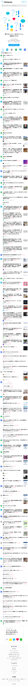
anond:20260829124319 (8, 427)
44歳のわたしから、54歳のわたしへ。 (11, 376)
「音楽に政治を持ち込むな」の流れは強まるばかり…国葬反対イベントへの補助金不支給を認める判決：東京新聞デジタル (12, 511)
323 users (5, 554)
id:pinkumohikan (7, 545)
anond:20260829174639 (8, 387)
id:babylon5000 (7, 374)
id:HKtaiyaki (6, 498)
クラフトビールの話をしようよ (9, 113)
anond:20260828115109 (8, 540)
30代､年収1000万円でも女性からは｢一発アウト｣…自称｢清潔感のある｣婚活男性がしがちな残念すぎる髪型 (12, 398)
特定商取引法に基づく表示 (14, 654)
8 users (11, 172)
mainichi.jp (6, 291)
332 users (16, 425)
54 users (9, 382)
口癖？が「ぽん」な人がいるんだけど (10, 351)
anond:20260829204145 (8, 358)
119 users (14, 487)
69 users (4, 392)
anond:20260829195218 (8, 369)
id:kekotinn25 (6, 379)
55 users (20, 430)
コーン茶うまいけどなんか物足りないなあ (11, 616)
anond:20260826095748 (8, 618)
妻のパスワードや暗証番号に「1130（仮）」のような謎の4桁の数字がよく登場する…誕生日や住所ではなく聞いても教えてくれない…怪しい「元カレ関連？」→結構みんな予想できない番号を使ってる (12, 215)
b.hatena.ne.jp (6, 210)
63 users (14, 466)
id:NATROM (6, 529)
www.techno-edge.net (8, 320)
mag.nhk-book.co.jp (7, 563)
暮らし (5, 110)
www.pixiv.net (6, 310)
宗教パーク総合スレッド (8, 55)
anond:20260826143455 (8, 603)
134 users (9, 342)
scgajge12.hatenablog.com (9, 449)
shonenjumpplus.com (8, 286)
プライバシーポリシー (14, 650)
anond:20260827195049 (8, 556)
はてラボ (14, 667)
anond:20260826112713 (8, 614)
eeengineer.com (7, 261)
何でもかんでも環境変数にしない (9, 542)
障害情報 (14, 669)
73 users (5, 139)
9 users (17, 436)
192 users (6, 324)
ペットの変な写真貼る (7, 587)
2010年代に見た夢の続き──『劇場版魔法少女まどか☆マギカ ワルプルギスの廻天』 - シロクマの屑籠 (12, 335)
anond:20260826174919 (8, 598)
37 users (12, 447)
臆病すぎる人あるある (7, 132)
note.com (6, 189)
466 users (4, 357)
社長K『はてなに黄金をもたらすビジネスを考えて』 (13, 182)
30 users (18, 209)
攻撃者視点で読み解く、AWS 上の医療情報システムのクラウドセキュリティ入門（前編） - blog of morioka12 (12, 446)
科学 (5, 194)
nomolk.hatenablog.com (8, 146)
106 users (17, 512)
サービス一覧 (14, 665)
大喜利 (5, 134)
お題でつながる (7, 442)
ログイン (24, 1)
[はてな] (6, 2)
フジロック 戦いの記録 (7, 371)
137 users (23, 566)
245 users (4, 267)
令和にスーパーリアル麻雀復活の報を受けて (12, 566)
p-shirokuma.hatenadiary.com (9, 337)
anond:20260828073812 (8, 550)
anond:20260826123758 (8, 609)
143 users (14, 250)
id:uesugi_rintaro (7, 464)
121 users (8, 144)
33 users (18, 542)
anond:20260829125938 (8, 423)
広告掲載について (23, 679)
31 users (21, 570)
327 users (11, 399)
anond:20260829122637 (8, 432)
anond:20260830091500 (8, 256)
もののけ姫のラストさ (7, 466)
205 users (19, 403)
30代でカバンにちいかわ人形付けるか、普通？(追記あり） (15, 356)
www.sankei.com (7, 180)
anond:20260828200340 (8, 492)
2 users (14, 371)
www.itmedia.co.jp (7, 106)
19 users (18, 160)
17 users (8, 93)
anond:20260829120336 (8, 437)
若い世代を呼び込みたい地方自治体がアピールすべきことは (15, 553)
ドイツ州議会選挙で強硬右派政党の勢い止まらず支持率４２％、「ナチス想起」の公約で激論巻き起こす (12, 341)
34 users (12, 76)
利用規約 (14, 648)
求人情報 (10, 679)
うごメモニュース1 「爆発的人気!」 (10, 80)
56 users (25, 583)
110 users (8, 412)
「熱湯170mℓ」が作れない (8, 425)
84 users (7, 319)
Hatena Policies (14, 659)
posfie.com (6, 252)
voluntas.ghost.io (7, 163)
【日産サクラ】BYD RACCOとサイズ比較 (11, 470)
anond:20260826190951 (8, 593)
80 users (4, 235)
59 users (10, 296)
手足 (4, 475)
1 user (11, 495)
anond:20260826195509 (8, 585)
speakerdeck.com (7, 303)
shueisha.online (7, 227)
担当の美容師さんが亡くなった (9, 591)
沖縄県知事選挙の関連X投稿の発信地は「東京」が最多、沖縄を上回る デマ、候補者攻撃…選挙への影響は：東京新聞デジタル (12, 265)
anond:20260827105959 (8, 568)
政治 (5, 70)
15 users (11, 85)
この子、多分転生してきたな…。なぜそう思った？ (13, 278)
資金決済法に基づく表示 (14, 656)
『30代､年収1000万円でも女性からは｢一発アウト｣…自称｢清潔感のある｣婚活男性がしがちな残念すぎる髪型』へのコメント (12, 208)
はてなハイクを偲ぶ (7, 507)
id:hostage (6, 478)
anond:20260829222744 (8, 173)
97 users (11, 226)
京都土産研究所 (6, 451)
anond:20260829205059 (8, 353)
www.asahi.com (7, 141)
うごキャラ (6, 82)
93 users (12, 121)
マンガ (5, 623)
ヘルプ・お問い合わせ (14, 652)
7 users (23, 254)
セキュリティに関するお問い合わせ (14, 658)
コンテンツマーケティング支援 (14, 680)
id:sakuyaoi (6, 503)
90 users (10, 128)
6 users (17, 64)
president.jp (6, 400)
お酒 (5, 114)
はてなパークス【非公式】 (9, 200)
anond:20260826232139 (8, 576)
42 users (4, 178)
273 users (18, 622)
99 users (11, 517)
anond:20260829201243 (8, 364)
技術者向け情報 (16, 679)
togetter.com (6, 95)
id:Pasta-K (6, 394)
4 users (13, 457)
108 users (11, 308)
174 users (4, 612)
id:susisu (5, 349)
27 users (10, 533)
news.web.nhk (6, 66)
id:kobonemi (6, 458)
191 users (10, 243)
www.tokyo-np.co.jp (8, 269)
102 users (4, 274)
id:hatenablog (6, 524)
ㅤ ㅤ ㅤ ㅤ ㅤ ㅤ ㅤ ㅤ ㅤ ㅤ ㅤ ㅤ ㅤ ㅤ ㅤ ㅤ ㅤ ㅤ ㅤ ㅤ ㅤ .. (5, 382)
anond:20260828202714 (8, 488)
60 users (10, 336)
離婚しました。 (6, 495)
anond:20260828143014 (8, 519)
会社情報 (3, 679)
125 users (17, 290)
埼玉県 (5, 158)
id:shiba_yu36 (6, 413)
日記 (5, 204)
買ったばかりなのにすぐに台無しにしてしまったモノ (14, 109)
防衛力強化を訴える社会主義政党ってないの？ (12, 254)
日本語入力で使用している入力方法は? (11, 97)
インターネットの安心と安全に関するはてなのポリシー (12, 631)
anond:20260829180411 (8, 383)
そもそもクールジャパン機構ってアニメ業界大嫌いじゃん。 (15, 611)
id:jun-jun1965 (6, 483)
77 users (20, 152)
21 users (4, 105)
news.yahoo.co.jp (7, 78)
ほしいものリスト (6, 416)
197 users (12, 607)
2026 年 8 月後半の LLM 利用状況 (10, 160)
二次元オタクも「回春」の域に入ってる (11, 570)
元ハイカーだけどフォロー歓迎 (9, 505)
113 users (15, 260)
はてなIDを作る (14, 45)
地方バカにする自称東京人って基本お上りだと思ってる (14, 361)
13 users (11, 386)
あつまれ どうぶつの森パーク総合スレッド (11, 59)
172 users (8, 562)
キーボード (6, 99)
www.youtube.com (7, 87)
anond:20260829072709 (8, 468)
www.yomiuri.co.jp (7, 344)
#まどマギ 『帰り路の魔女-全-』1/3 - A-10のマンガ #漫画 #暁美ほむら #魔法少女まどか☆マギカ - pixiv (12, 307)
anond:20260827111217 (8, 572)
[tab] (3, 50)
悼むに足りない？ (6, 574)
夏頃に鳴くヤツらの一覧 (8, 578)
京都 (5, 453)
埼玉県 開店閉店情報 (7, 156)
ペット (5, 589)
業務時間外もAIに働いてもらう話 (9, 403)
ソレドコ (14, 672)
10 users (7, 166)
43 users (14, 188)
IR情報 (7, 679)
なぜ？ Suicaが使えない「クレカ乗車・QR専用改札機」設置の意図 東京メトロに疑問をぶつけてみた (12, 295)
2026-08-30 (6, 202)
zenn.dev (6, 276)
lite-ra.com (6, 130)
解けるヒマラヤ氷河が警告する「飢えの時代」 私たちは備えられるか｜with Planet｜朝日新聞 (12, 138)
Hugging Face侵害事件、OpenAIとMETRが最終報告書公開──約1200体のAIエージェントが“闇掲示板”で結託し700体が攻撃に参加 (12, 103)
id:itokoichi (6, 473)
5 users (11, 367)
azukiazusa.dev (7, 168)
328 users (16, 329)
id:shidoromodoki (7, 535)
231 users (8, 302)
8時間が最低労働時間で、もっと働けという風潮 (13, 68)
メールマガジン (14, 671)
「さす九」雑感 (6, 386)
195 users (12, 218)
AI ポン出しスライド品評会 (8, 346)
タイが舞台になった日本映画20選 (10, 491)
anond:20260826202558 (8, 580)
